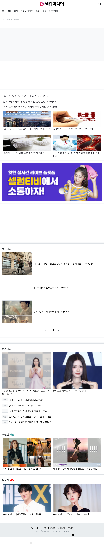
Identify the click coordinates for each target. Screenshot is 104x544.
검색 (100, 4)
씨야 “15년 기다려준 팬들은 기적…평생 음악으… (28, 422)
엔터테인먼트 (26, 10)
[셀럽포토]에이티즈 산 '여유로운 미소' (23, 405)
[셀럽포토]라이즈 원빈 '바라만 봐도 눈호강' (25, 410)
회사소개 (34, 528)
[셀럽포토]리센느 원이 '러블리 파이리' (23, 399)
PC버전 (71, 528)
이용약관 (61, 528)
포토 (44, 10)
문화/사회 (53, 10)
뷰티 (37, 10)
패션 (16, 10)
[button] (45, 329)
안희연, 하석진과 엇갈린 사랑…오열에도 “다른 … (28, 416)
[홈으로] (52, 3)
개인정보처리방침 (47, 528)
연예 (9, 10)
